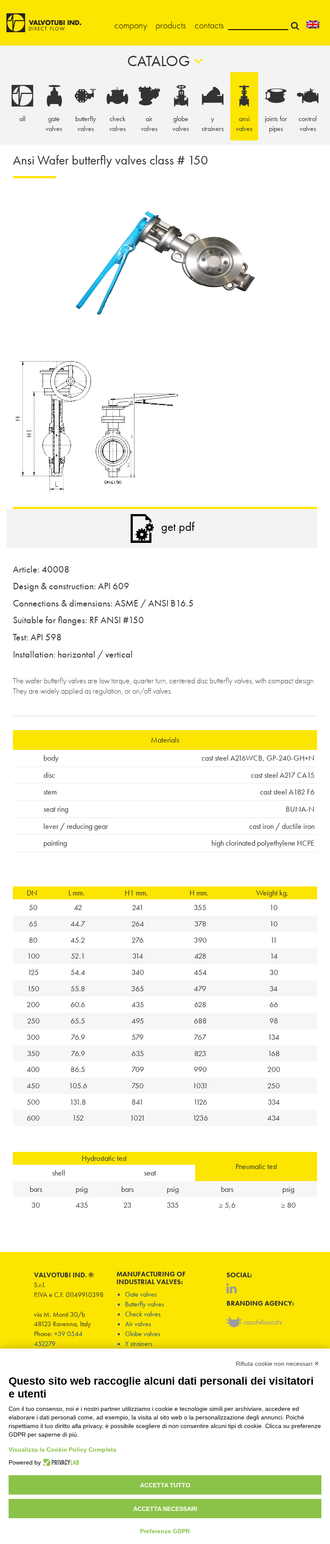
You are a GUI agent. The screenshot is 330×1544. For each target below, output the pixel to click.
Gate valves (141, 1294)
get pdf (178, 526)
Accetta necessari (165, 1508)
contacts (209, 25)
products (171, 25)
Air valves (138, 1323)
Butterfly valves (144, 1304)
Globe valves (142, 1333)
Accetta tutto (165, 1485)
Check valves (143, 1314)
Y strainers (139, 1343)
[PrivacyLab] (60, 1462)
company (130, 25)
